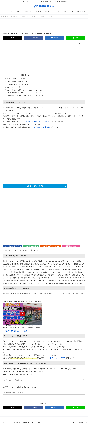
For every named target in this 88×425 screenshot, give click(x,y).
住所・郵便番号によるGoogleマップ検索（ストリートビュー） (26, 90)
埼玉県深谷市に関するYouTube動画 (18, 84)
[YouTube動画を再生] (22, 314)
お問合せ (37, 422)
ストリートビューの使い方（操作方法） (38, 121)
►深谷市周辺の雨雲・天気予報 (12, 246)
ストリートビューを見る (34, 186)
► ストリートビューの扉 (55, 358)
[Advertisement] (44, 26)
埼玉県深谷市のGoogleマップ (16, 79)
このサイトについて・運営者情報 (11, 422)
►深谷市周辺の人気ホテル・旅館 (51, 246)
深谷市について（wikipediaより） (17, 81)
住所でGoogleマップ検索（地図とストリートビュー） (25, 92)
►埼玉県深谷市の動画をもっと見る (15, 331)
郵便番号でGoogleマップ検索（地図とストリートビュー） (26, 95)
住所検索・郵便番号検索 (42, 127)
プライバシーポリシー (27, 422)
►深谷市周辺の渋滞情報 (31, 246)
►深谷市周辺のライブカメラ (71, 246)
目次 (22, 75)
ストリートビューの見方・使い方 (17, 87)
